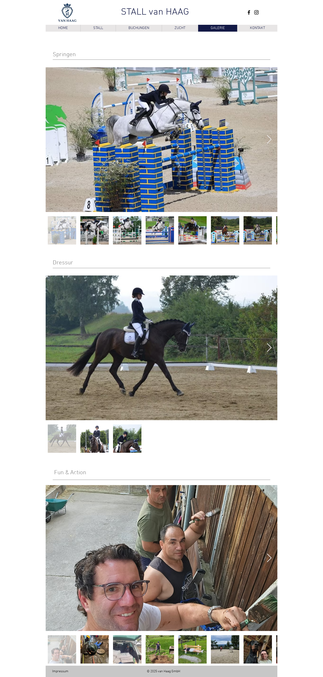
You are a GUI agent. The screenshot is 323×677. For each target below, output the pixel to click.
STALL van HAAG (155, 12)
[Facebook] (249, 12)
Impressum (60, 671)
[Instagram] (256, 12)
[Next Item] (269, 139)
